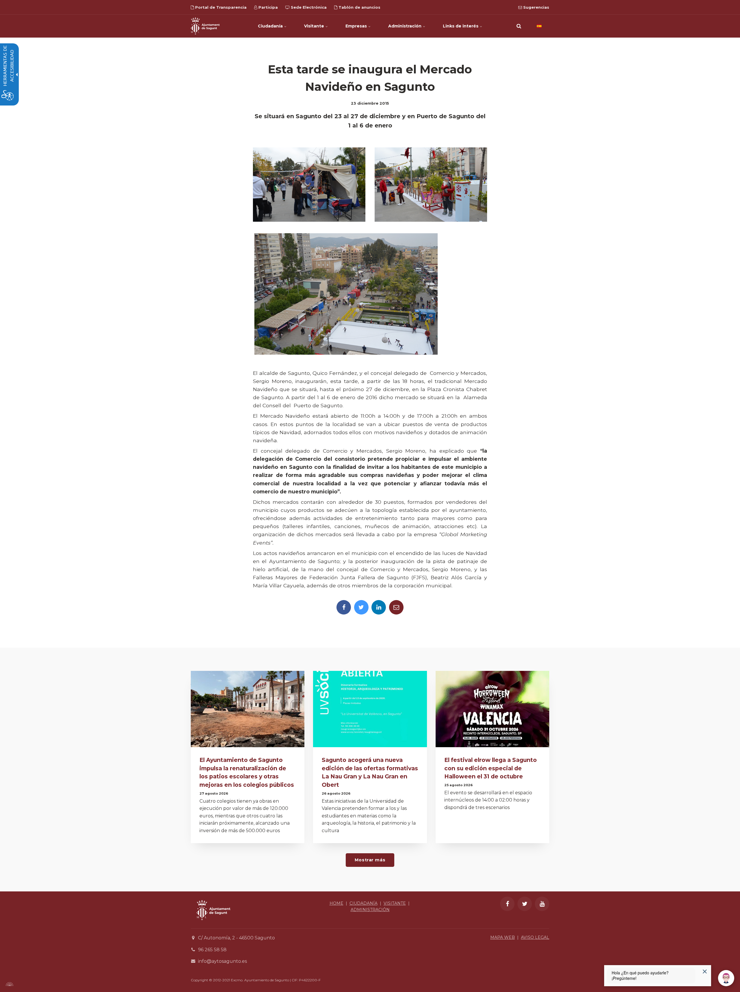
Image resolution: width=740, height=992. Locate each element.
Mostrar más (370, 860)
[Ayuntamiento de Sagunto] (205, 26)
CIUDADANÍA (363, 903)
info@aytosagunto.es (222, 961)
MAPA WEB (502, 937)
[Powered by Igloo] (9, 984)
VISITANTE (395, 903)
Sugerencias (535, 7)
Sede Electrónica (308, 7)
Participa (267, 7)
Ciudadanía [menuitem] (271, 26)
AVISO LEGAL (535, 937)
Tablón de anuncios (358, 7)
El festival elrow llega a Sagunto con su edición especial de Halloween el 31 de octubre (490, 768)
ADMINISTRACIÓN (370, 909)
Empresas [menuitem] (356, 26)
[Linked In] (378, 607)
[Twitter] (361, 607)
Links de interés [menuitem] (461, 26)
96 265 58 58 (212, 949)
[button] (519, 26)
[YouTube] (542, 904)
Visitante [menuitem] (314, 26)
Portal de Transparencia (220, 7)
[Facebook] (343, 607)
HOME (336, 903)
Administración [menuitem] (405, 26)
